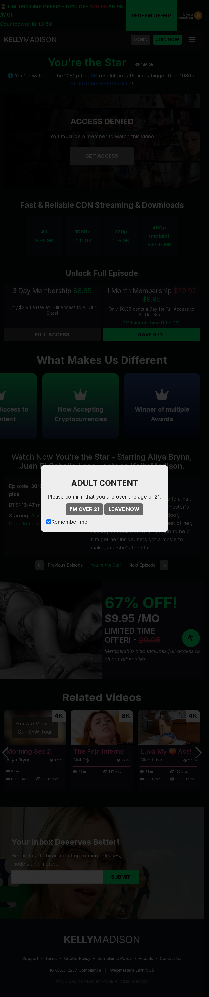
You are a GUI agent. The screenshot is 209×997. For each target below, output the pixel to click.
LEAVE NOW (124, 509)
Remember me (69, 522)
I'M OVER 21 (84, 509)
